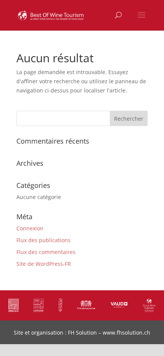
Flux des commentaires (46, 252)
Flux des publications (43, 240)
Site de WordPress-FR (43, 263)
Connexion (29, 228)
